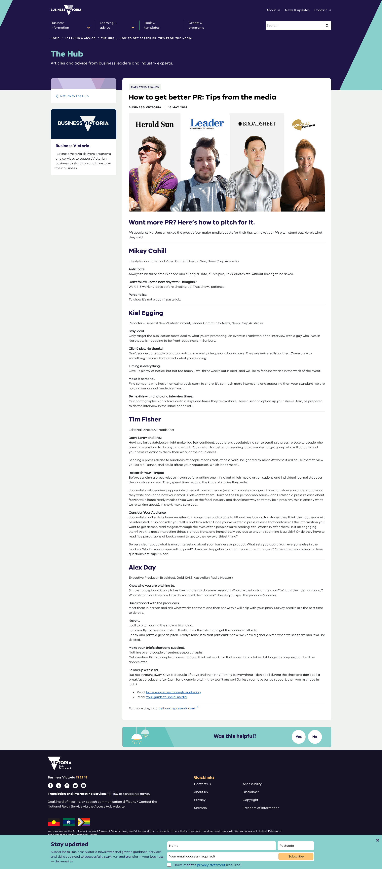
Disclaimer (251, 792)
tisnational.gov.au (136, 794)
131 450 (112, 794)
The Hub (107, 38)
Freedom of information (261, 808)
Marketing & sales (145, 87)
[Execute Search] (327, 25)
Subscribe (296, 856)
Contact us (202, 784)
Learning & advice (80, 38)
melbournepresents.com (176, 708)
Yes (299, 736)
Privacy (200, 800)
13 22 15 (81, 777)
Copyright (250, 800)
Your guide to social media (166, 697)
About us (201, 792)
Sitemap (200, 808)
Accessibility (252, 784)
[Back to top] (370, 784)
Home (55, 38)
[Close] (377, 840)
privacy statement (211, 865)
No (314, 736)
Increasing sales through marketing (173, 692)
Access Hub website (109, 806)
